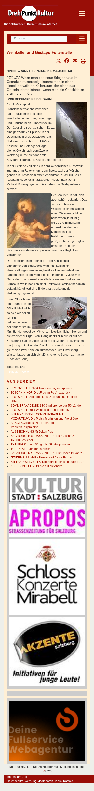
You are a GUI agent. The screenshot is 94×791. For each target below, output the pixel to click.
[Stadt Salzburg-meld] (47, 488)
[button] (58, 60)
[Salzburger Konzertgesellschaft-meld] (47, 577)
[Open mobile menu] (81, 39)
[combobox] (39, 39)
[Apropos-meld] (47, 520)
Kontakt (68, 781)
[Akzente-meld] (47, 651)
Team (58, 781)
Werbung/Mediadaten (39, 781)
